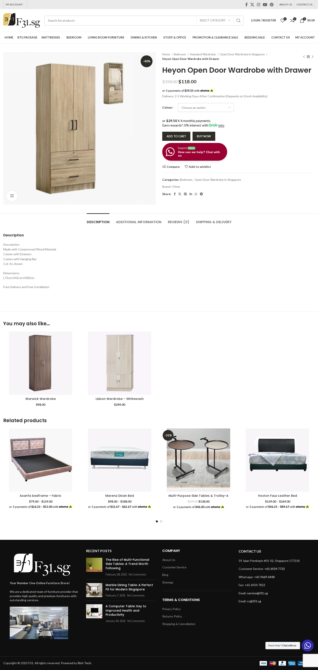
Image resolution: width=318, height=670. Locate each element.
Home (166, 54)
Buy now (204, 136)
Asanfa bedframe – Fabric (40, 496)
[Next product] (312, 56)
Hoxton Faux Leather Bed (277, 496)
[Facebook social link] (246, 4)
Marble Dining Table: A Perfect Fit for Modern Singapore (129, 587)
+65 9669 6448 (264, 577)
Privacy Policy (171, 609)
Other (176, 186)
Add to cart (176, 136)
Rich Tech (84, 663)
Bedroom (180, 54)
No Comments (137, 574)
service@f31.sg (257, 593)
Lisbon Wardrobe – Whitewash (120, 399)
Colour (167, 107)
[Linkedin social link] (190, 194)
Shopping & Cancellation (178, 624)
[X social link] (252, 4)
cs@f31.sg (254, 601)
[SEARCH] (239, 21)
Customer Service (174, 567)
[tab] (98, 219)
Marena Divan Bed (119, 496)
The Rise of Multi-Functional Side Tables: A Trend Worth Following (127, 564)
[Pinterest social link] (271, 4)
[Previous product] (304, 56)
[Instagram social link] (258, 4)
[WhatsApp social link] (196, 194)
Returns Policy (172, 616)
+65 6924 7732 (274, 569)
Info (221, 125)
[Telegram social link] (201, 194)
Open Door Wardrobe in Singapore (242, 54)
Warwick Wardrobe (40, 399)
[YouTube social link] (265, 4)
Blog (165, 575)
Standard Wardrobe (203, 54)
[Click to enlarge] (11, 196)
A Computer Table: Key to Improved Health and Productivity (126, 610)
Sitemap (167, 582)
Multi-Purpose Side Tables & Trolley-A (198, 496)
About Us (168, 560)
